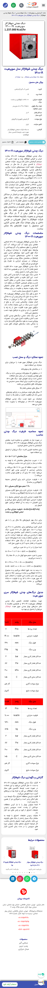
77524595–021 (23, 921)
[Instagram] (20, 879)
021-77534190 (23, 917)
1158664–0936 (24, 929)
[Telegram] (34, 879)
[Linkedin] (13, 879)
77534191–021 (23, 925)
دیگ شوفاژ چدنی (21, 13)
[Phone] (5, 5)
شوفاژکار (39, 164)
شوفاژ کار (17, 77)
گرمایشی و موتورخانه (35, 13)
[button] (43, 5)
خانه (44, 13)
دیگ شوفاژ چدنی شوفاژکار (32, 77)
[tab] (37, 142)
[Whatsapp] (13, 5)
